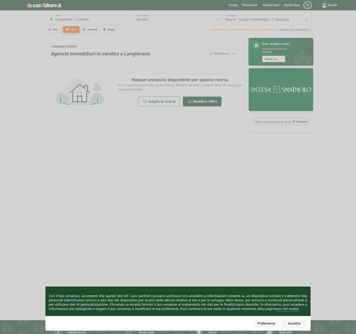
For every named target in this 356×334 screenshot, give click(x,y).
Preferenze (266, 323)
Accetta (294, 323)
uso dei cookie (287, 308)
